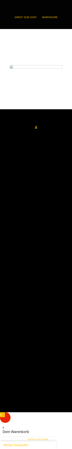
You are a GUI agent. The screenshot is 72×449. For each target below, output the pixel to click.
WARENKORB (49, 17)
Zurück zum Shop (38, 439)
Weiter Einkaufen (15, 445)
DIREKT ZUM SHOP (25, 17)
